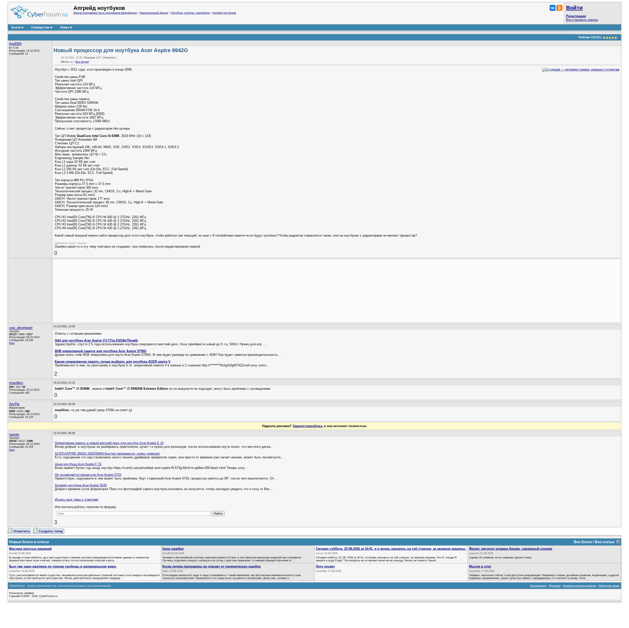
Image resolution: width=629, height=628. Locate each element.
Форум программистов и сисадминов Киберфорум (105, 12)
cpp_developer (21, 328)
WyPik (14, 404)
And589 (15, 44)
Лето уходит (325, 566)
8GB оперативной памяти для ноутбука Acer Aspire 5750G (100, 351)
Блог (12, 343)
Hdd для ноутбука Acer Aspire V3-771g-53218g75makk (96, 340)
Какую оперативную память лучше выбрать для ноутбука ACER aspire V (113, 361)
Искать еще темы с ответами (76, 499)
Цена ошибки (173, 549)
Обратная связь (609, 585)
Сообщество (40, 27)
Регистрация (576, 16)
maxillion (16, 383)
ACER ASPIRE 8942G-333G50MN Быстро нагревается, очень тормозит (107, 453)
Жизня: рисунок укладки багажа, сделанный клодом (510, 549)
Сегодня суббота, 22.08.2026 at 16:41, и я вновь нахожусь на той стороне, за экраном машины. (391, 549)
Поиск (64, 27)
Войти (574, 8)
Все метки (82, 61)
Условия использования (579, 585)
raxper (14, 434)
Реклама (554, 585)
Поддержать (538, 585)
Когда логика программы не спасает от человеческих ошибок (211, 566)
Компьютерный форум (154, 12)
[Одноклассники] (559, 8)
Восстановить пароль (582, 20)
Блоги (16, 27)
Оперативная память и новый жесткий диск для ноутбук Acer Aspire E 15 (109, 443)
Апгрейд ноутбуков (224, 12)
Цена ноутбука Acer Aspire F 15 (78, 464)
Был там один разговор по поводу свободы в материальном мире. (63, 566)
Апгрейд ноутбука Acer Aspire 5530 (81, 485)
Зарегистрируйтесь (308, 426)
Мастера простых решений (30, 549)
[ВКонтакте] (553, 8)
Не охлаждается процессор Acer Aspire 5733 (88, 475)
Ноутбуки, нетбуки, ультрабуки (190, 12)
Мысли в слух (480, 566)
